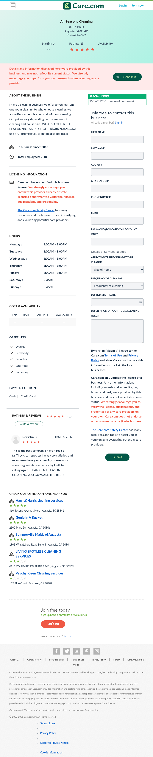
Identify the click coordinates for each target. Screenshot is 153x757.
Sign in (119, 122)
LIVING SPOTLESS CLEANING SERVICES (38, 554)
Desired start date (103, 295)
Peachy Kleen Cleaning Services (39, 573)
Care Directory (34, 660)
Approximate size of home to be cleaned (112, 260)
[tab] (117, 251)
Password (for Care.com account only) (114, 232)
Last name (97, 148)
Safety (116, 660)
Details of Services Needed (108, 252)
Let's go (53, 624)
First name (98, 132)
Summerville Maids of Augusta (38, 534)
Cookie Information (51, 752)
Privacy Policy (99, 660)
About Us (14, 660)
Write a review (29, 424)
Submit (117, 457)
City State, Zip (100, 181)
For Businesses (56, 660)
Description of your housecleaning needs (115, 313)
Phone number (101, 197)
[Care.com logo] (78, 6)
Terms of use (47, 723)
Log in (123, 5)
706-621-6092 (76, 35)
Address (96, 165)
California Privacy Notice (54, 743)
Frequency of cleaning (106, 279)
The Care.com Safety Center (109, 430)
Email (94, 213)
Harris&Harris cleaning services (39, 500)
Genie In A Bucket (29, 517)
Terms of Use (113, 355)
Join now (138, 5)
